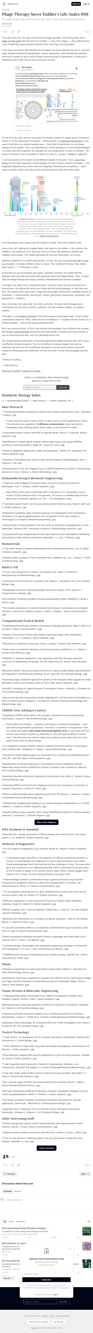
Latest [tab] (11, 1221)
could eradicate (21, 332)
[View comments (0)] (12, 31)
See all (7, 1278)
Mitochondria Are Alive (14, 1243)
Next (83, 1174)
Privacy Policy (65, 1288)
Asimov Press (32, 1234)
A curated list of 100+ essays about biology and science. (25, 1231)
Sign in (86, 4)
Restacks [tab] (17, 1191)
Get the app (58, 1322)
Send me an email (31, 371)
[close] (70, 1248)
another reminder (27, 316)
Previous (11, 1174)
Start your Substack (40, 1322)
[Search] (88, 1221)
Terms (51, 1316)
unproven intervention (71, 141)
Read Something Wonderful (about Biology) (24, 1228)
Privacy (45, 1316)
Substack (34, 1328)
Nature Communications (49, 236)
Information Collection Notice (45, 1288)
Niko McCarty (7, 24)
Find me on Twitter (11, 371)
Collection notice (62, 1316)
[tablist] (12, 1191)
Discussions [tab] (20, 1221)
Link (14, 415)
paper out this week (11, 41)
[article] (46, 1233)
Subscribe (76, 4)
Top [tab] (4, 1221)
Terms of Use (58, 1285)
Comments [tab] (7, 1191)
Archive (5, 10)
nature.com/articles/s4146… (27, 85)
